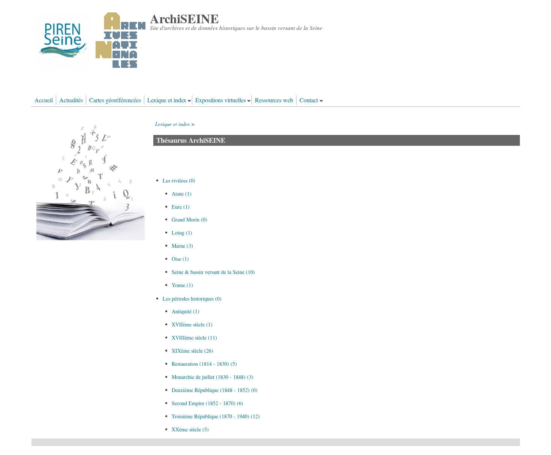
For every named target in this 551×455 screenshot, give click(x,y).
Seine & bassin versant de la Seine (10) (213, 271)
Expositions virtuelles (220, 100)
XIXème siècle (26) (192, 350)
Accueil (43, 100)
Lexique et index (166, 100)
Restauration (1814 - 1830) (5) (204, 363)
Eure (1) (181, 206)
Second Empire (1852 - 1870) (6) (207, 403)
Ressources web (274, 100)
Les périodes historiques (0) (192, 298)
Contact (308, 100)
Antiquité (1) (185, 311)
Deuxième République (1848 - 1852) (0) (215, 390)
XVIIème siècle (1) (192, 324)
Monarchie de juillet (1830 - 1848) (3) (212, 376)
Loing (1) (182, 232)
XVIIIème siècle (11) (194, 337)
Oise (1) (180, 258)
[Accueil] (90, 67)
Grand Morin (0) (189, 219)
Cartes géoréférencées (115, 100)
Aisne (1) (182, 193)
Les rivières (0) (179, 180)
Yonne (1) (182, 285)
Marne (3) (182, 245)
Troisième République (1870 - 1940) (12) (216, 416)
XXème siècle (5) (190, 429)
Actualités (71, 100)
